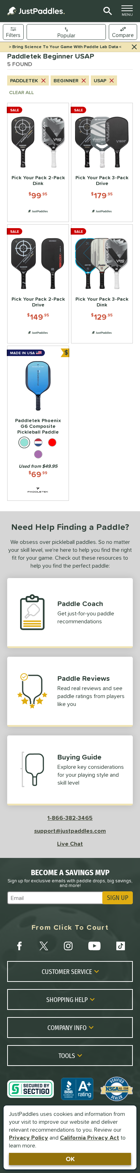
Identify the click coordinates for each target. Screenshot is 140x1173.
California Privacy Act (89, 1137)
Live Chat (70, 843)
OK (70, 1159)
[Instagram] (68, 946)
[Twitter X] (43, 946)
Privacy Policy (28, 1137)
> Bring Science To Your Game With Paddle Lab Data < (65, 46)
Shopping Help (67, 999)
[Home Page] (36, 11)
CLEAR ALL (21, 92)
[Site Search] (106, 11)
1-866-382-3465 (70, 817)
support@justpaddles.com (70, 830)
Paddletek (24, 80)
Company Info (67, 1027)
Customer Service (67, 971)
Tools (67, 1055)
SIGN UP (117, 898)
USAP (100, 80)
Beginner (65, 80)
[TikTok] (120, 946)
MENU (129, 13)
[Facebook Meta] (19, 946)
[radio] (24, 442)
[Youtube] (94, 946)
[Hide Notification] (134, 47)
